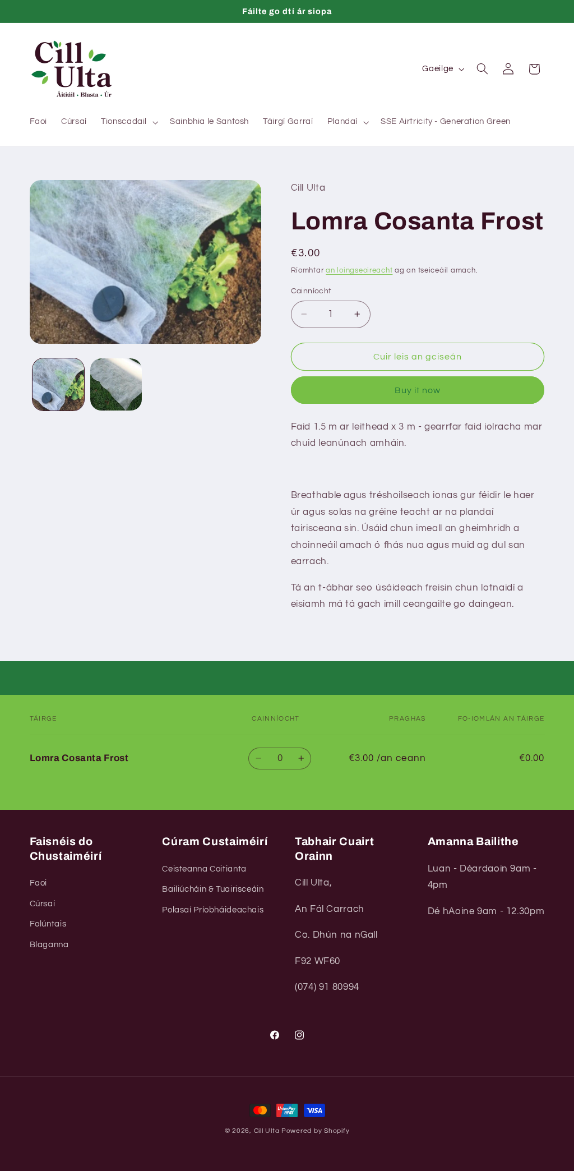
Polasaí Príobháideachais (212, 910)
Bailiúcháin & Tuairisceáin (212, 889)
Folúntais (48, 924)
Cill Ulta (267, 1131)
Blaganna (49, 945)
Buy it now (418, 390)
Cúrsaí (42, 904)
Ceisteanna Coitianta (204, 869)
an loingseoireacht (359, 270)
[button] (128, 122)
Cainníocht (311, 291)
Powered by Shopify (315, 1131)
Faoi (39, 883)
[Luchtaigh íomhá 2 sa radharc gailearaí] (116, 384)
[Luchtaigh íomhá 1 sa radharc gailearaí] (58, 384)
